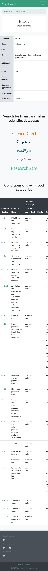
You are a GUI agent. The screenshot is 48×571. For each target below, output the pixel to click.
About (20, 565)
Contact (27, 565)
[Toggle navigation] (43, 3)
